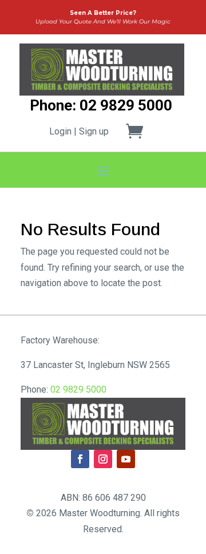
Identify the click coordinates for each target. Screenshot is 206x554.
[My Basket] (141, 131)
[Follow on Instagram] (103, 459)
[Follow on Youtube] (126, 459)
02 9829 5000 (78, 389)
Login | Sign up (79, 131)
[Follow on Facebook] (80, 459)
